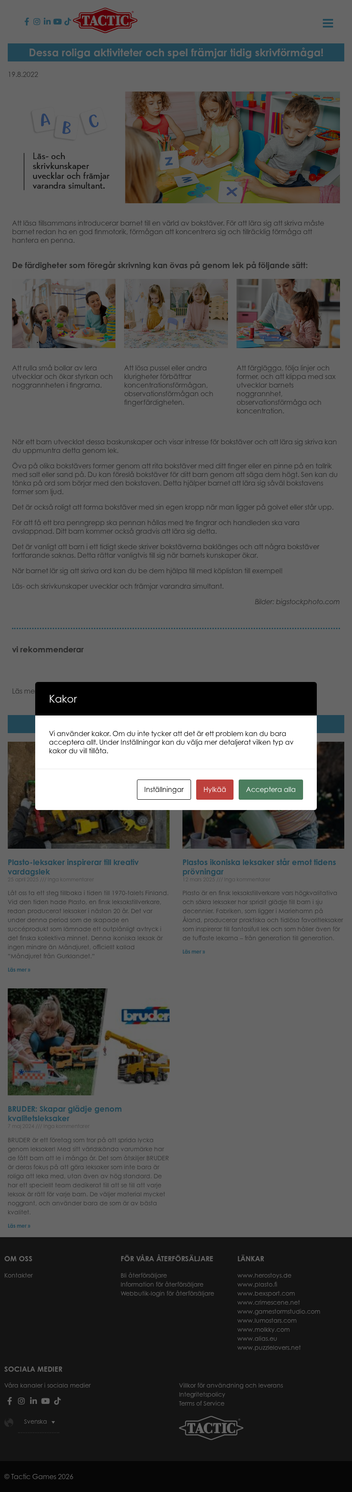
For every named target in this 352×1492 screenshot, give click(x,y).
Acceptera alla (271, 789)
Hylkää (214, 789)
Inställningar (164, 789)
